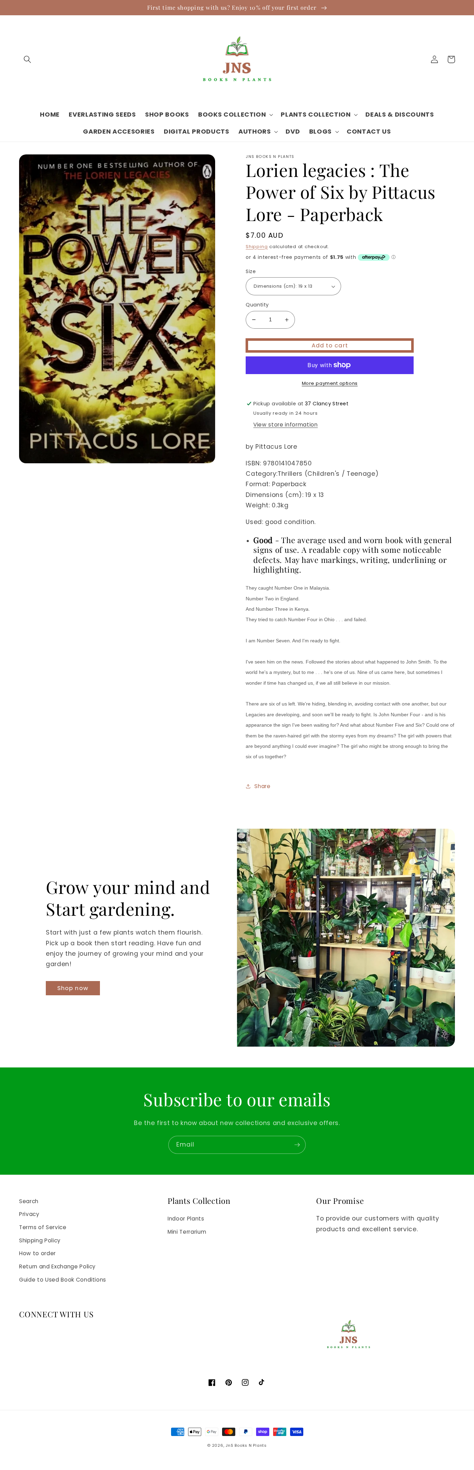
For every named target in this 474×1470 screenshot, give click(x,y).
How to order (37, 1253)
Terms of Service (43, 1227)
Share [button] (262, 786)
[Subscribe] (297, 1145)
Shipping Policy (40, 1240)
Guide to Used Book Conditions (62, 1279)
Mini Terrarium (187, 1231)
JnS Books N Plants (246, 1445)
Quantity (257, 304)
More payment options (330, 383)
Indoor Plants (186, 1218)
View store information (285, 424)
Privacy (29, 1214)
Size (251, 271)
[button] (27, 59)
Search (29, 1201)
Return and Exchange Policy (57, 1266)
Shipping (257, 246)
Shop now (72, 988)
